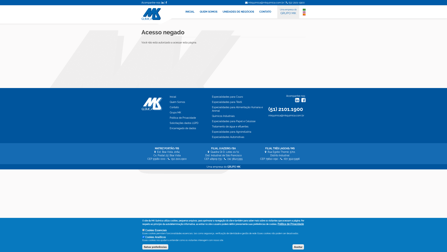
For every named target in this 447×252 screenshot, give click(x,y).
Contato (174, 107)
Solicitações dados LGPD (184, 123)
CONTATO (265, 11)
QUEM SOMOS (208, 11)
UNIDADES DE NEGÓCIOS (238, 11)
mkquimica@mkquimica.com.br (286, 115)
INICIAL (190, 11)
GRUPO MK (288, 11)
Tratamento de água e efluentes (230, 126)
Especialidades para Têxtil (227, 102)
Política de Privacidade (183, 117)
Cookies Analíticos (155, 237)
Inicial (173, 96)
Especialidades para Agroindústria (231, 131)
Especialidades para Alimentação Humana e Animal (237, 109)
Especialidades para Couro (227, 96)
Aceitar (298, 247)
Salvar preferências (155, 247)
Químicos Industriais (223, 116)
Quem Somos (177, 102)
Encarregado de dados (183, 128)
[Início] (158, 14)
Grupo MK (175, 112)
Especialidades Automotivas (228, 137)
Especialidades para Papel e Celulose (233, 121)
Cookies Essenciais (156, 230)
